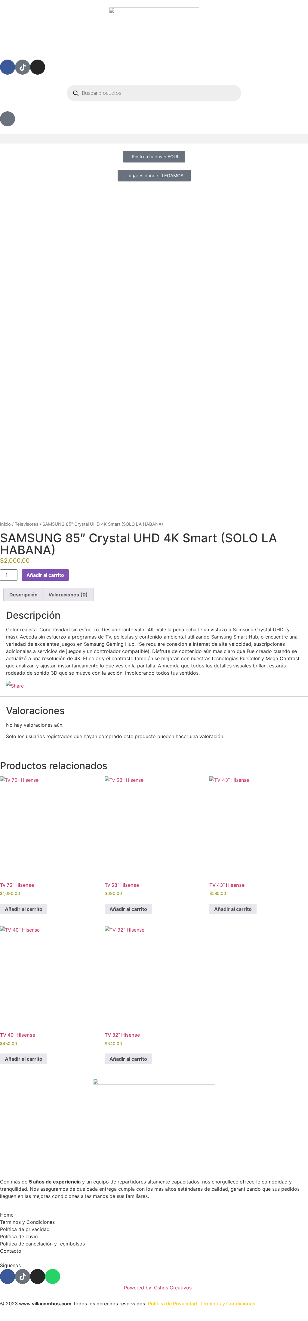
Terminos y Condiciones (27, 1222)
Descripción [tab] (23, 595)
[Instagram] (37, 67)
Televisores (26, 524)
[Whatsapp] (52, 1276)
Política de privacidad (25, 1229)
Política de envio (19, 1236)
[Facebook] (7, 67)
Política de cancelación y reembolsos (42, 1244)
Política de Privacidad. (173, 1304)
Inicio (5, 524)
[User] (7, 118)
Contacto (10, 1251)
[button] (154, 139)
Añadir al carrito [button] (23, 909)
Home (7, 1215)
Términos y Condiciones (227, 1304)
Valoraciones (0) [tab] (68, 595)
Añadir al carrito (45, 575)
